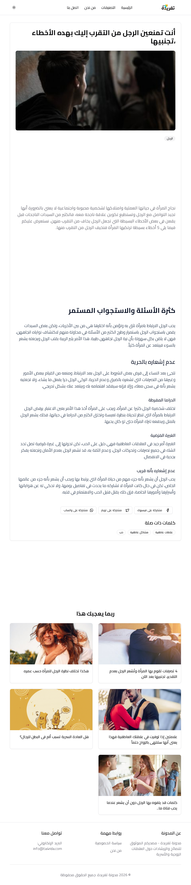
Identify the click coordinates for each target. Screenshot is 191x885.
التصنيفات (108, 7)
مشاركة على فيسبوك (149, 510)
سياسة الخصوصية (108, 842)
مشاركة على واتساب (76, 510)
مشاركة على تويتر (111, 510)
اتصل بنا (73, 7)
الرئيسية (127, 7)
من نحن (90, 7)
